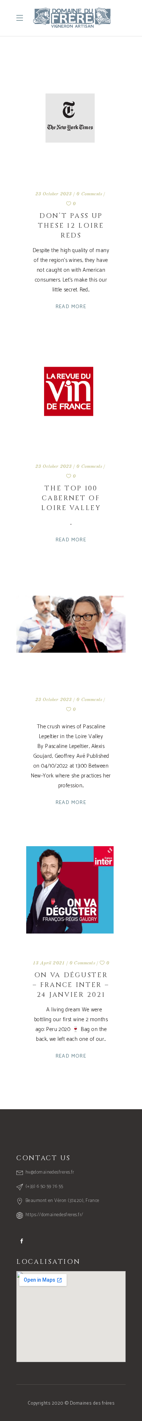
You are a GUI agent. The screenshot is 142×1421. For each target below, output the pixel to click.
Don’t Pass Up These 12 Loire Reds (71, 225)
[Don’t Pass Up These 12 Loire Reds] (71, 121)
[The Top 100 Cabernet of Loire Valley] (71, 394)
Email (65, 1328)
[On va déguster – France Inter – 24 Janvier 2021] (71, 890)
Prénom (65, 1300)
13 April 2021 (49, 963)
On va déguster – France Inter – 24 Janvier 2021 (71, 985)
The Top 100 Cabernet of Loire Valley (70, 498)
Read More (71, 307)
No (29, 1362)
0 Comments (89, 194)
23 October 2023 (53, 194)
